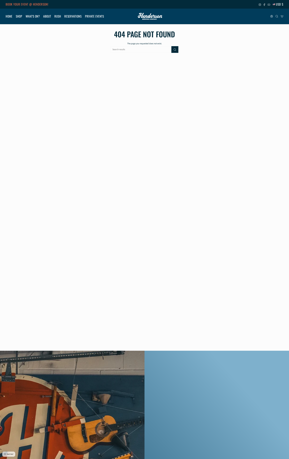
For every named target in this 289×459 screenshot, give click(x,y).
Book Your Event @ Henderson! (27, 4)
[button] (9, 16)
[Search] (174, 49)
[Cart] (282, 16)
